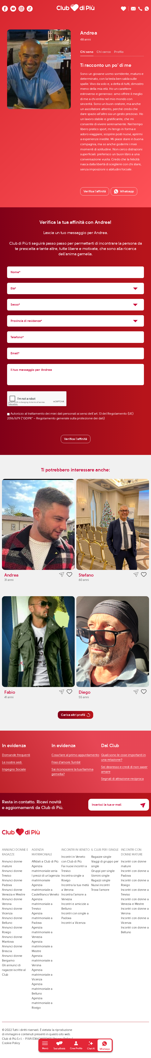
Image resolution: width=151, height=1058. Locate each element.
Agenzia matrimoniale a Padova (42, 918)
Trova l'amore (100, 890)
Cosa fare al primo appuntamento (75, 755)
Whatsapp (127, 191)
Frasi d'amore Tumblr (66, 762)
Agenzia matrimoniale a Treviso (42, 903)
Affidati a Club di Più (45, 861)
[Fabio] (38, 641)
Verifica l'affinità (75, 439)
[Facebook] (5, 7)
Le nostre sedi (12, 762)
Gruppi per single (103, 871)
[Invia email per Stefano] (136, 574)
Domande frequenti (16, 755)
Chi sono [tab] (86, 52)
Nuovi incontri (100, 885)
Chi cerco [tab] (104, 52)
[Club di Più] (75, 7)
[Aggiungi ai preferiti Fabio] (69, 692)
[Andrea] (38, 524)
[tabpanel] (112, 117)
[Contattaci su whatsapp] (147, 7)
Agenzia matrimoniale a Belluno (42, 988)
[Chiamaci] (140, 7)
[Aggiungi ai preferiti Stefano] (144, 575)
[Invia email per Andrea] (61, 574)
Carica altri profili (73, 715)
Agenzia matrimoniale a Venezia (42, 932)
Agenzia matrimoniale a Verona (42, 960)
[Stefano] (112, 524)
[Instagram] (21, 7)
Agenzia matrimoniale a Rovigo (42, 1002)
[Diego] (112, 641)
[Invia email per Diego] (136, 691)
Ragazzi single (100, 880)
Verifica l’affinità (95, 191)
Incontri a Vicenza (73, 923)
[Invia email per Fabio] (61, 691)
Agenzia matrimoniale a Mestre (42, 946)
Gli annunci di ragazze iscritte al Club (14, 969)
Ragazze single (101, 857)
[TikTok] (30, 7)
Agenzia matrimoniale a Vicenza (42, 974)
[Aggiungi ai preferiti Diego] (144, 692)
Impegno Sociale (14, 769)
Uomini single (100, 875)
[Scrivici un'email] (133, 7)
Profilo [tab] (119, 52)
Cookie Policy (11, 1043)
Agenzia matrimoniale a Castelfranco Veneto (45, 889)
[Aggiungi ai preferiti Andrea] (69, 575)
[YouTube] (13, 7)
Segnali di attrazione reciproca (122, 779)
